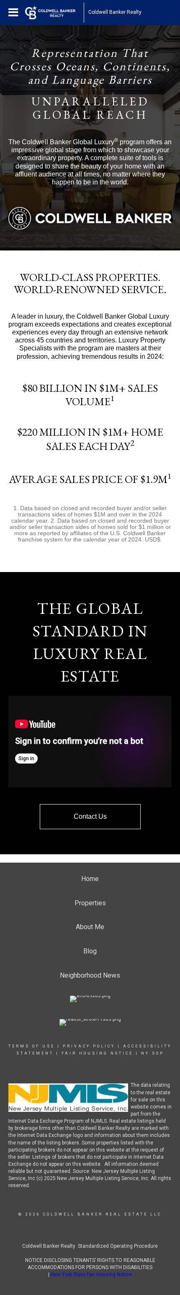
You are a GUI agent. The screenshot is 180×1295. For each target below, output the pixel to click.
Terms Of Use (31, 1046)
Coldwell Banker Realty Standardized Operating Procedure (90, 1246)
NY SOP (152, 1053)
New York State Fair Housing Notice (91, 1274)
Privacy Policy (89, 1046)
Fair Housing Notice (97, 1053)
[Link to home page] (54, 12)
